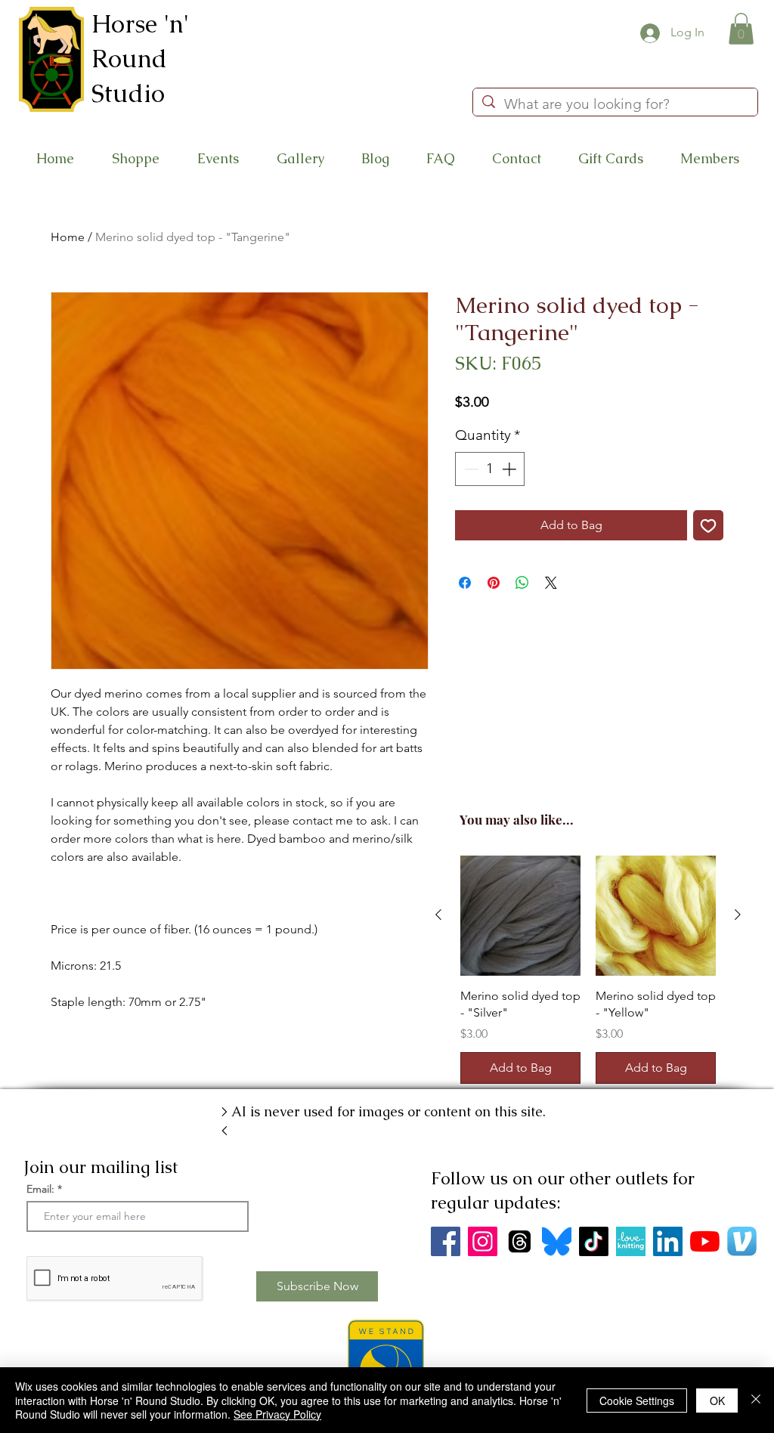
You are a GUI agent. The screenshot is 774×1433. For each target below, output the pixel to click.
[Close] (756, 1400)
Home (68, 237)
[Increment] (510, 469)
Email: (40, 1189)
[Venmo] (742, 1241)
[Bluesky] (556, 1241)
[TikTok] (593, 1241)
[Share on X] (551, 583)
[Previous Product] (438, 914)
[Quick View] (520, 916)
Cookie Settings (636, 1400)
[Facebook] (445, 1241)
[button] (741, 29)
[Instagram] (482, 1241)
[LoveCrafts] (631, 1241)
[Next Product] (738, 914)
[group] (588, 970)
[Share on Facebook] (465, 583)
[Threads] (519, 1241)
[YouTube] (705, 1241)
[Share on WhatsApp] (522, 583)
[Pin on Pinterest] (494, 583)
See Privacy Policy (277, 1414)
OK (717, 1400)
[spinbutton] (490, 469)
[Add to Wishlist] (708, 525)
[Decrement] (469, 469)
